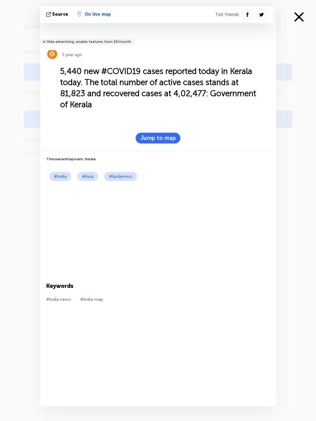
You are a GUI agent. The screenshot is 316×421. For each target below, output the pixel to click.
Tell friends (227, 14)
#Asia (88, 176)
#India (60, 176)
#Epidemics (120, 176)
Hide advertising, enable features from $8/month (89, 42)
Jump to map (158, 138)
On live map (98, 14)
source (60, 14)
